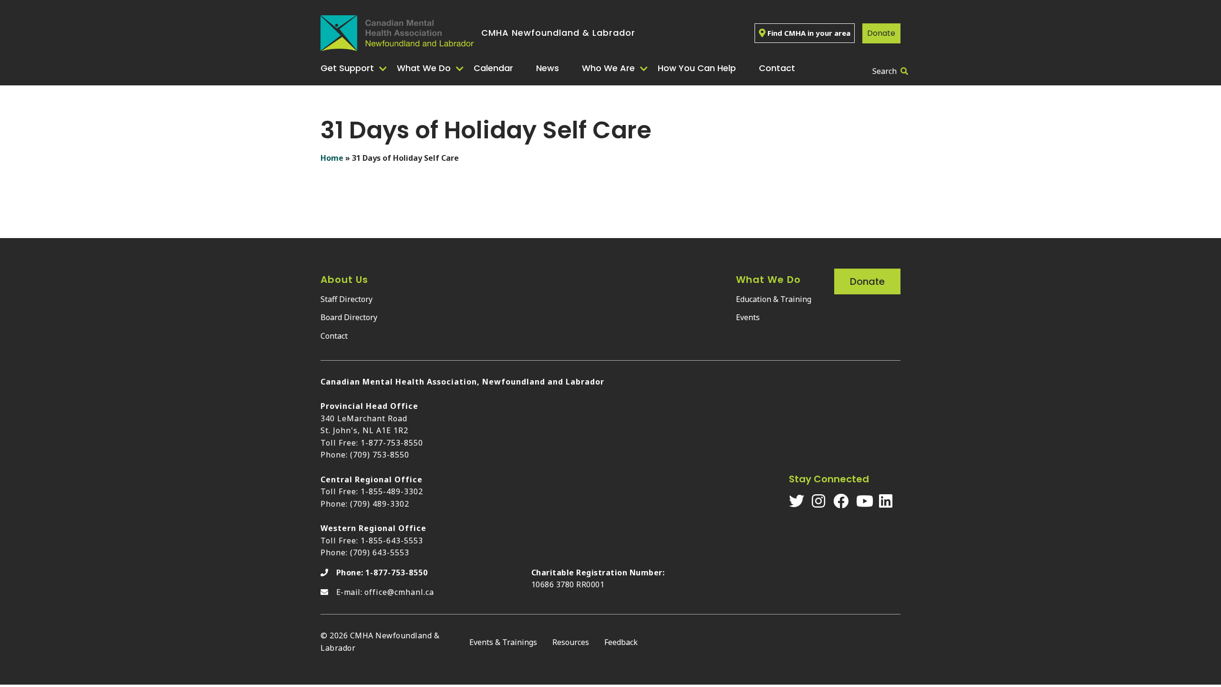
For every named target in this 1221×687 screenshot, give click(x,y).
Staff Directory (347, 299)
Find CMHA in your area (808, 33)
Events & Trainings (503, 642)
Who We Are (608, 68)
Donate (881, 33)
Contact (777, 68)
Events (748, 317)
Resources (570, 642)
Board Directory (349, 317)
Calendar (493, 68)
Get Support (347, 68)
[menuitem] (355, 68)
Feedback (621, 642)
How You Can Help (697, 68)
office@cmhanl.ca (399, 592)
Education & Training (773, 299)
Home (332, 158)
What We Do (424, 68)
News (547, 68)
